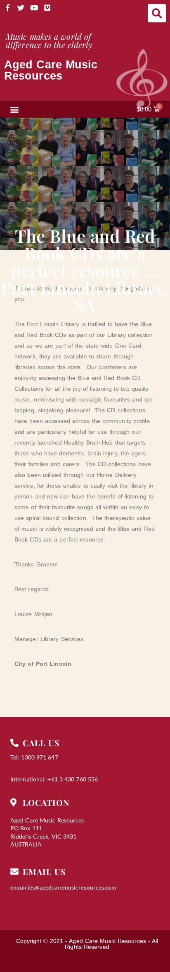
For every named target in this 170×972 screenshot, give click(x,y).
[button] (157, 13)
